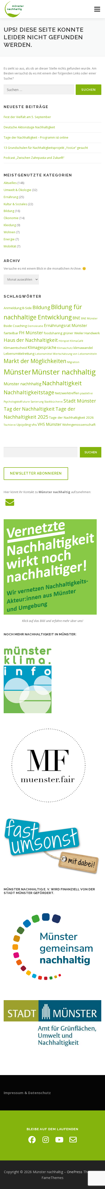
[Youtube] (59, 1139)
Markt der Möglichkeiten (35, 361)
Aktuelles (10, 183)
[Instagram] (45, 1139)
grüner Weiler (73, 333)
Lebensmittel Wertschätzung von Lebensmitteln (66, 354)
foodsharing (53, 333)
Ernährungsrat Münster (65, 325)
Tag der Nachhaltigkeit (29, 409)
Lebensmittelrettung (19, 353)
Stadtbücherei (53, 401)
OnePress (74, 1171)
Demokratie (35, 326)
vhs (34, 424)
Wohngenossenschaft (78, 424)
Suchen (90, 452)
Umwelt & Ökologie (17, 190)
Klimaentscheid (15, 348)
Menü (97, 9)
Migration (73, 362)
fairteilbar (11, 333)
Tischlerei (10, 425)
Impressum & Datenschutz (27, 1092)
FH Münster (31, 332)
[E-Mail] (73, 1139)
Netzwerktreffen (67, 393)
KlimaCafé (76, 341)
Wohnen (9, 232)
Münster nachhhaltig (23, 383)
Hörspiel (64, 341)
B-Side (27, 308)
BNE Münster (89, 318)
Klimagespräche (42, 347)
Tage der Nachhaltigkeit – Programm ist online (36, 137)
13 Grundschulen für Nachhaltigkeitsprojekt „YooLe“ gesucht (46, 148)
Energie (9, 239)
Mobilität (10, 246)
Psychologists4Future (17, 401)
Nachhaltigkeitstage (29, 392)
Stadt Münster (79, 400)
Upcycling (24, 424)
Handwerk (92, 333)
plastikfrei (86, 393)
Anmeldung (12, 308)
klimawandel (83, 348)
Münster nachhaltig (64, 372)
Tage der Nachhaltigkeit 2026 (71, 417)
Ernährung (11, 197)
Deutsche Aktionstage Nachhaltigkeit (29, 127)
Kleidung (10, 225)
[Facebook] (32, 1139)
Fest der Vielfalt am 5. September (27, 117)
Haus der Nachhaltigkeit (31, 340)
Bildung (9, 211)
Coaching (20, 326)
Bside (8, 326)
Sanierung (37, 401)
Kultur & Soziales (15, 204)
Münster (17, 371)
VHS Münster (50, 424)
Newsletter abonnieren (36, 473)
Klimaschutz (65, 348)
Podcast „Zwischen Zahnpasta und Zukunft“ (34, 158)
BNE (76, 318)
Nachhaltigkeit (62, 383)
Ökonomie (11, 218)
